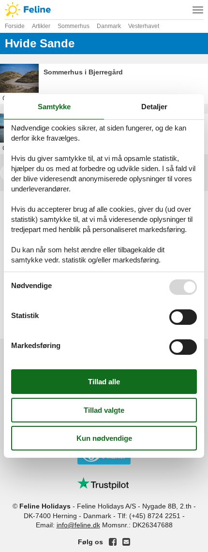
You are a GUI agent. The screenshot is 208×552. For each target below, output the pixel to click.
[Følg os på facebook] (113, 542)
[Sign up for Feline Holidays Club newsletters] (126, 542)
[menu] (198, 9)
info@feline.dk (78, 525)
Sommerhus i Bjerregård (83, 72)
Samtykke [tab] (54, 106)
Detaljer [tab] (154, 106)
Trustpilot (104, 483)
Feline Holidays (104, 9)
